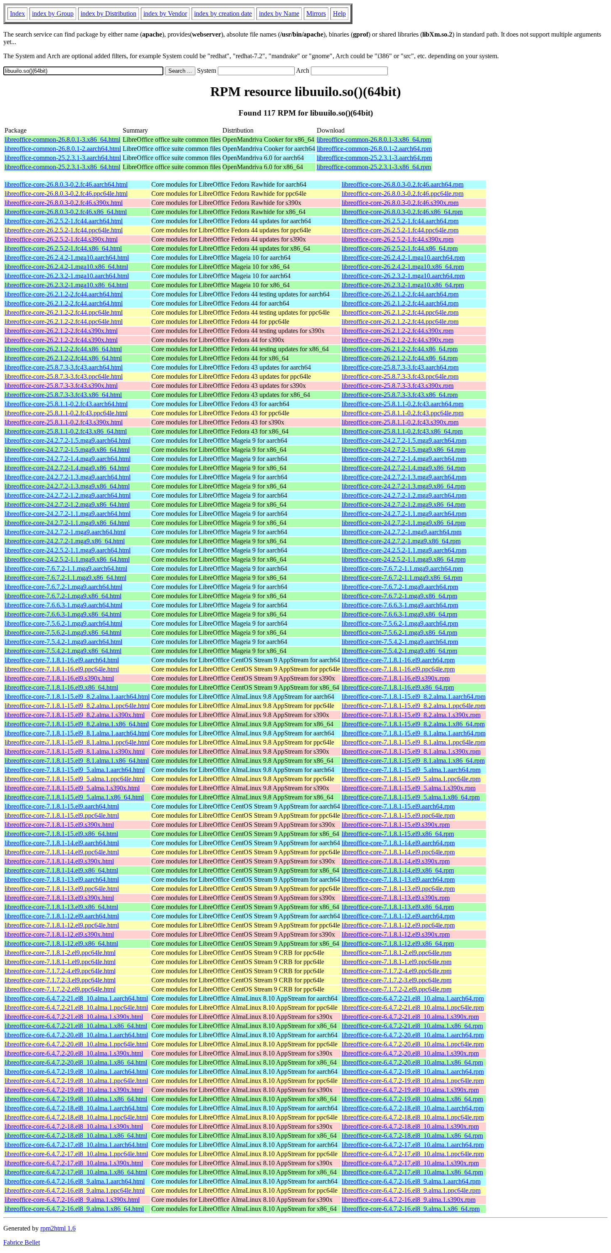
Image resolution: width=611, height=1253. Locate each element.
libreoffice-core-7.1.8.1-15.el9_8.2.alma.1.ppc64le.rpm (413, 705)
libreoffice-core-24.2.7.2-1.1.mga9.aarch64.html (68, 513)
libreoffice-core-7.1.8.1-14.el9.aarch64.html (62, 842)
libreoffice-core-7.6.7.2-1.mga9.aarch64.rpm (400, 586)
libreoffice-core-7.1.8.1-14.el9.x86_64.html (61, 870)
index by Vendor (165, 13)
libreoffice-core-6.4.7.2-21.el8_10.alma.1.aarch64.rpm (413, 998)
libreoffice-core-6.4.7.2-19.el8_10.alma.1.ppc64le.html (76, 1080)
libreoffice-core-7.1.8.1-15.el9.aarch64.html (62, 806)
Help (339, 13)
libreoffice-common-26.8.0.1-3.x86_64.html (62, 139)
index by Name (279, 13)
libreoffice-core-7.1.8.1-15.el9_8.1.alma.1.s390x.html (75, 751)
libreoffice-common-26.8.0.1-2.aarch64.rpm (374, 148)
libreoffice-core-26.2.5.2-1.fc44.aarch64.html (64, 220)
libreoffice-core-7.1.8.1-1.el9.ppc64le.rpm (396, 961)
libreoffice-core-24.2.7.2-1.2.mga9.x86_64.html (67, 504)
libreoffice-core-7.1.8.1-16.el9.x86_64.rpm (398, 687)
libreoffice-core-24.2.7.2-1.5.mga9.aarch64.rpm (404, 440)
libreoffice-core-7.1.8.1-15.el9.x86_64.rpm (398, 833)
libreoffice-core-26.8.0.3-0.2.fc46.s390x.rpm (400, 202)
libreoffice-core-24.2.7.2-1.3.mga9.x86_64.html (67, 486)
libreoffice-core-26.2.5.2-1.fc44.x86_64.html (63, 248)
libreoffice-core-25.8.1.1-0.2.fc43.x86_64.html (66, 431)
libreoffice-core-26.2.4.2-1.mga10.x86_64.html (66, 266)
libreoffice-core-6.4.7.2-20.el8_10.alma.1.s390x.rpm (410, 1053)
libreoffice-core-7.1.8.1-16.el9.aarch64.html (62, 659)
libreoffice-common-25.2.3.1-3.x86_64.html (62, 166)
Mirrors (316, 13)
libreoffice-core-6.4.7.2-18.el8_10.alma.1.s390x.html (74, 1126)
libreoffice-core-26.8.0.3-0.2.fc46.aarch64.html (66, 184)
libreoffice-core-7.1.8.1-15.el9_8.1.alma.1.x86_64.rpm (413, 760)
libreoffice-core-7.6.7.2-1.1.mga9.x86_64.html (65, 577)
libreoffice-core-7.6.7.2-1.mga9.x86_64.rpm (399, 595)
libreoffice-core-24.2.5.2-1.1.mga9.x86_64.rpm (404, 559)
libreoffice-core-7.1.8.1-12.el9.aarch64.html (62, 916)
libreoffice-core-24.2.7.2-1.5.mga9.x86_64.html (67, 449)
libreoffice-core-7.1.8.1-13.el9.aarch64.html (62, 879)
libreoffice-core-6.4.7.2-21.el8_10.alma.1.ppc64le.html (76, 1007)
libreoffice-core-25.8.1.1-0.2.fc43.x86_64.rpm (402, 431)
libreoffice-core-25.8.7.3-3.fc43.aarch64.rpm (400, 367)
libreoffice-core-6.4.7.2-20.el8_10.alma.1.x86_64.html (76, 1062)
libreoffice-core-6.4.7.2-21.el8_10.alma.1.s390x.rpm (410, 1016)
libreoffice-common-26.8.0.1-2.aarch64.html (63, 148)
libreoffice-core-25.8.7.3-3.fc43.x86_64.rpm (400, 394)
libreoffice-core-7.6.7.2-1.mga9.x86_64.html (63, 595)
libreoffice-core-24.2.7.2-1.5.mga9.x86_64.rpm (404, 449)
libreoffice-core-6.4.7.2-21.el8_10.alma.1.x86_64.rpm (412, 1025)
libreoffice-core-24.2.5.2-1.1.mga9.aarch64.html (68, 550)
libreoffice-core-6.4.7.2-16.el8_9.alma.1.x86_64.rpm (411, 1208)
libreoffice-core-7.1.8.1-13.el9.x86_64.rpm (398, 906)
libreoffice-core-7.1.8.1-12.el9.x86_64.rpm (398, 943)
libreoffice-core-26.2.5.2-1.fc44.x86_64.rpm (400, 248)
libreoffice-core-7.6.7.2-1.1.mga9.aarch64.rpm (402, 568)
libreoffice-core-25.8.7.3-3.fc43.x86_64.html (63, 394)
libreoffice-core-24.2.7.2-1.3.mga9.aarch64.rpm (404, 477)
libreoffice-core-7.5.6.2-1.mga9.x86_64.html (63, 632)
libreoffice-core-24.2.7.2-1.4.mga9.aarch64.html (68, 458)
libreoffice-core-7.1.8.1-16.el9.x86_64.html (61, 687)
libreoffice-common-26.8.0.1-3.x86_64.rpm (374, 139)
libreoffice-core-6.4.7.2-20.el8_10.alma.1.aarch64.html (76, 1034)
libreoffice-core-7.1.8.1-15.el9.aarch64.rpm (398, 806)
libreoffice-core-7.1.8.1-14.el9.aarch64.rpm (398, 842)
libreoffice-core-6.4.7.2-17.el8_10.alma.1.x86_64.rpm (412, 1172)
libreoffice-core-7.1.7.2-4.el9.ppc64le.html (60, 970)
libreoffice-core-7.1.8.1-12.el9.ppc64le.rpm (398, 925)
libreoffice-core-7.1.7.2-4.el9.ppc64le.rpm (396, 970)
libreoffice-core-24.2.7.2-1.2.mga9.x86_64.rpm (404, 504)
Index (17, 13)
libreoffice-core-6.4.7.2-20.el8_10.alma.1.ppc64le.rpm (413, 1044)
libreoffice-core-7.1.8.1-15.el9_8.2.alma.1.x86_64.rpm (413, 724)
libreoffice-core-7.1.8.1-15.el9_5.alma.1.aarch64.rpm (411, 769)
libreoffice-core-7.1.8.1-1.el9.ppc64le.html (60, 961)
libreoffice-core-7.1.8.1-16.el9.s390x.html (59, 678)
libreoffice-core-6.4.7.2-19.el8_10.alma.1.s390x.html (74, 1089)
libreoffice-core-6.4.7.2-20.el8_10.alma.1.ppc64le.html (76, 1044)
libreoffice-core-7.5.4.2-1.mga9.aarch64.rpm (400, 641)
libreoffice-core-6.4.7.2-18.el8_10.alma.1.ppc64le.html (76, 1117)
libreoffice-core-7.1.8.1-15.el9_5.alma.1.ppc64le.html (75, 778)
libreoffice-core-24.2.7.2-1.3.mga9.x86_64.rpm (404, 486)
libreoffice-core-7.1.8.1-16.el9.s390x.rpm (396, 678)
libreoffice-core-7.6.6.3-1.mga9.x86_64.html (63, 614)
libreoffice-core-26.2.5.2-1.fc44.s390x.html (61, 239)
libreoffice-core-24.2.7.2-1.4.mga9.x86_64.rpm (404, 467)
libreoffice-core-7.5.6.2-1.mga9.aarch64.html (63, 623)
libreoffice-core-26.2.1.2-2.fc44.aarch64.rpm (400, 294)
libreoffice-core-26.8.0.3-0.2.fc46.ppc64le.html (66, 193)
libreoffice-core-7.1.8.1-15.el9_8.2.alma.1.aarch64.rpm (413, 696)
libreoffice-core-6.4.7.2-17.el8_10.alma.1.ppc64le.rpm (413, 1153)
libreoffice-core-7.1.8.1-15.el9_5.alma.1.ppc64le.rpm (411, 778)
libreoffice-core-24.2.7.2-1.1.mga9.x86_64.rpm (404, 522)
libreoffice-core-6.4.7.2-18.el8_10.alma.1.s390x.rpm (410, 1126)
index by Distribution (108, 13)
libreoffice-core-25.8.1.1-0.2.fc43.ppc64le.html (66, 413)
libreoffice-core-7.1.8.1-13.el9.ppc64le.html (62, 888)
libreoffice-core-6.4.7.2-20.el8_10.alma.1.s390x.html (74, 1053)
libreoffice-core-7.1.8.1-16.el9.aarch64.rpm (398, 659)
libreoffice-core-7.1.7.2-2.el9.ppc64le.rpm (396, 989)
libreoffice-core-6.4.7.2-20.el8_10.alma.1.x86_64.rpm (412, 1062)
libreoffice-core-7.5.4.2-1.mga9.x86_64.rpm (399, 650)
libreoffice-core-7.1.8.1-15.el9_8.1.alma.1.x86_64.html (77, 760)
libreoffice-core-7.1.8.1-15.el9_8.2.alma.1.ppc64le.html (77, 705)
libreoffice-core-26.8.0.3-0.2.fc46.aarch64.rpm (402, 184)
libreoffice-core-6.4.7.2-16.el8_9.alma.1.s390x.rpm (408, 1199)
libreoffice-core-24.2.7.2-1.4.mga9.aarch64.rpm (404, 458)
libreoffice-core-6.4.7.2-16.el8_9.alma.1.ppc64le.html (75, 1190)
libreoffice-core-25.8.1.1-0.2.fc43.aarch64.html (66, 403)
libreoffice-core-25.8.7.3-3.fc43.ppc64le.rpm (400, 376)
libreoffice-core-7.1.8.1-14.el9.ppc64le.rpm (398, 852)
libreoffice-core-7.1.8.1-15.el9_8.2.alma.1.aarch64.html (77, 696)
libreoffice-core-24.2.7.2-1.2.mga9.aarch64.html (68, 495)
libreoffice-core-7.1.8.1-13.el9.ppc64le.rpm (398, 888)
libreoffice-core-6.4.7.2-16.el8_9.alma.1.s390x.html (72, 1199)
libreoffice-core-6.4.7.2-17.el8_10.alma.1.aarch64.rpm (413, 1144)
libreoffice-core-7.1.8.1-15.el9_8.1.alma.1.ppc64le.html (77, 742)
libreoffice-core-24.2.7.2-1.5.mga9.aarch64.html (68, 440)
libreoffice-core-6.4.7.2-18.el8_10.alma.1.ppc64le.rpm (413, 1117)
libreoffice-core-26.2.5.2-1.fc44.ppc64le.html (64, 230)
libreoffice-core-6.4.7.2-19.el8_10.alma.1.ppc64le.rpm (413, 1080)
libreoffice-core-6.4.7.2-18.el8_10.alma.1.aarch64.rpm (413, 1108)
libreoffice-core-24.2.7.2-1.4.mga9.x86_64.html (67, 467)
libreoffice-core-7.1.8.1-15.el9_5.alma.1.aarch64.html (75, 769)
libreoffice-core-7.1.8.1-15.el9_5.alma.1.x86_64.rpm (411, 797)
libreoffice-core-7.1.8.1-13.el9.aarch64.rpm (398, 879)
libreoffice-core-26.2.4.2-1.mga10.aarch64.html (67, 257)
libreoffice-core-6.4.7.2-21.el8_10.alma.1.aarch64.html (76, 998)
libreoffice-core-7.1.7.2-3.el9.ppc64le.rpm (396, 980)
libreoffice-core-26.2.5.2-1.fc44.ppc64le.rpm (400, 230)
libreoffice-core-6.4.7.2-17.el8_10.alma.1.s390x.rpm (410, 1163)
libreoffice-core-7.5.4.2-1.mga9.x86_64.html (63, 650)
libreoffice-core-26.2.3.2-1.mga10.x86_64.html (66, 285)
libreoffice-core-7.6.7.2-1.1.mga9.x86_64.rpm (402, 577)
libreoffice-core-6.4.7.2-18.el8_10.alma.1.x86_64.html (76, 1135)
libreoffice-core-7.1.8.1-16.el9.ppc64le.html (62, 669)
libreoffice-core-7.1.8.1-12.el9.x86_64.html (61, 943)
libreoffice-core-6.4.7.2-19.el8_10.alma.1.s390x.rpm (410, 1089)
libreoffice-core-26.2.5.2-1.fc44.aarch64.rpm (400, 220)
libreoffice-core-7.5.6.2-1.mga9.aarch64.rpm (400, 623)
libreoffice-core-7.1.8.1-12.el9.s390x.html (59, 934)
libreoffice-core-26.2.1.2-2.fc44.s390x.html (61, 330)
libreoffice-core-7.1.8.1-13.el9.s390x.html (59, 897)
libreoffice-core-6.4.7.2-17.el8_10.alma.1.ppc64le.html (76, 1153)
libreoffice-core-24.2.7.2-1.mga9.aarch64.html (65, 531)
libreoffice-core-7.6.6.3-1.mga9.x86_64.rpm (399, 614)
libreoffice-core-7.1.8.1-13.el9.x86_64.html (61, 906)
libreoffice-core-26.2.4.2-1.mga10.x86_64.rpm (403, 266)
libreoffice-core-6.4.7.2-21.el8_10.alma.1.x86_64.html (76, 1025)
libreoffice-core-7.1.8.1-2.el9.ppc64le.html (60, 952)
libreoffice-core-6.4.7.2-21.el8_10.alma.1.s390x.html (74, 1016)
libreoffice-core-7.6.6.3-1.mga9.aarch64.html (63, 605)
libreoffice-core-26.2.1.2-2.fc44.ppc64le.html (64, 312)
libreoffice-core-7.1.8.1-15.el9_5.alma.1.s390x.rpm (408, 788)
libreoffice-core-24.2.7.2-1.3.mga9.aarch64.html (68, 477)
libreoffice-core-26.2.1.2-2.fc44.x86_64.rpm (400, 349)
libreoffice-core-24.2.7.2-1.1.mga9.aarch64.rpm (404, 513)
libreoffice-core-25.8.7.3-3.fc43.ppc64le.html (64, 376)
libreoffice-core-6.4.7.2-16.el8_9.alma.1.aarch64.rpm (411, 1181)
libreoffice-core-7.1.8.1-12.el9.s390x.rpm (396, 934)
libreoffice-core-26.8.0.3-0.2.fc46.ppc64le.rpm (402, 193)
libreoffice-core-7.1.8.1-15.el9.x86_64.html (61, 833)
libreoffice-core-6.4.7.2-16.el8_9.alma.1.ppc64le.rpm (411, 1190)
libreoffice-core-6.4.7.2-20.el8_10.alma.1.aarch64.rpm (413, 1034)
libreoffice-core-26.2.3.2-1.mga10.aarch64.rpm (403, 275)
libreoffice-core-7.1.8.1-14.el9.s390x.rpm (396, 861)
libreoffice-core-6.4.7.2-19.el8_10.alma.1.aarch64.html (76, 1071)
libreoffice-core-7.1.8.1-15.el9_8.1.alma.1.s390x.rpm (411, 751)
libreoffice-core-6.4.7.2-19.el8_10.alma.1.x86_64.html (76, 1099)
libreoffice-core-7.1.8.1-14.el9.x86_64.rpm (398, 870)
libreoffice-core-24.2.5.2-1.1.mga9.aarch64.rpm (404, 550)
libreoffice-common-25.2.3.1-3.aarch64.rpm (374, 157)
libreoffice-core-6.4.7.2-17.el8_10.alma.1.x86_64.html (76, 1172)
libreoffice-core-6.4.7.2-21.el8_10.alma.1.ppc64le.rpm (413, 1007)
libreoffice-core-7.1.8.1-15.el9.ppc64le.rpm (398, 815)
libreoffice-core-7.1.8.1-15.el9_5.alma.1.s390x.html (72, 788)
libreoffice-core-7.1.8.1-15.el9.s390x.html (59, 824)
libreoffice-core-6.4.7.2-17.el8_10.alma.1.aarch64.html (76, 1144)
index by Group (53, 13)
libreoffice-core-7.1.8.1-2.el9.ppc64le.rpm (396, 952)
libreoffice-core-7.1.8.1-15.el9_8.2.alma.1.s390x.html (75, 714)
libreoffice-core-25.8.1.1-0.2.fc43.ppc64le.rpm (402, 413)
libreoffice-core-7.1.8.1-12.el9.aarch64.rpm (398, 916)
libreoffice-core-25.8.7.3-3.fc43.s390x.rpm (397, 385)
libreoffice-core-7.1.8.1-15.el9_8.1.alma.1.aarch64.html (77, 733)
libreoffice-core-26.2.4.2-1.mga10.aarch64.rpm (403, 257)
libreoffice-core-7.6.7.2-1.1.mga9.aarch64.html (66, 568)
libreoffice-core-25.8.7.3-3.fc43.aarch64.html (64, 367)
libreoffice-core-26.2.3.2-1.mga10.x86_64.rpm (403, 285)
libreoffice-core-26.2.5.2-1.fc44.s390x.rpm (397, 239)
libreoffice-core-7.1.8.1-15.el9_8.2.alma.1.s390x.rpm (411, 714)
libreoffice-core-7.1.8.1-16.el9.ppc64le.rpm (398, 669)
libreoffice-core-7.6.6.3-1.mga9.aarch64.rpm (400, 605)
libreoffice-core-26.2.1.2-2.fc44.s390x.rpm (397, 330)
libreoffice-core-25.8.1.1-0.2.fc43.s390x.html (64, 422)
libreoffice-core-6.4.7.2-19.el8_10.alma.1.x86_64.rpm (412, 1099)
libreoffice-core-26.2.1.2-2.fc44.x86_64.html (63, 349)
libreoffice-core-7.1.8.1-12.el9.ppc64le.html (62, 925)
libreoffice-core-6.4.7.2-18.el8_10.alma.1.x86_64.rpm (412, 1135)
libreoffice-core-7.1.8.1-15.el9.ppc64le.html (62, 815)
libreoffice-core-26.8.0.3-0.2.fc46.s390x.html (64, 202)
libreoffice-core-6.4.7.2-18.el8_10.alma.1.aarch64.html (76, 1108)
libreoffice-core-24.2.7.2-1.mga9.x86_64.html (65, 541)
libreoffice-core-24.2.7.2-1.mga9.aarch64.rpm (401, 531)
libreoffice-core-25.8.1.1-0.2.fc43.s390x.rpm (400, 422)
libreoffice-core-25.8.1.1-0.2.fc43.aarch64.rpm (402, 403)
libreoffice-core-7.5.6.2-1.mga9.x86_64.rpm (399, 632)
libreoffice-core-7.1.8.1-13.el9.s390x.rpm (396, 897)
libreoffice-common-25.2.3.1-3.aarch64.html (63, 157)
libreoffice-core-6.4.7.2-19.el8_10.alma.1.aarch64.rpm (413, 1071)
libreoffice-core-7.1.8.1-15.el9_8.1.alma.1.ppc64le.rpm (413, 742)
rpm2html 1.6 (58, 1228)
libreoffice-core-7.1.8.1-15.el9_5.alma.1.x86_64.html (74, 797)
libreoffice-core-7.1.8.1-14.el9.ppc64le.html (62, 852)
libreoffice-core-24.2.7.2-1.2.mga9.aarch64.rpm (404, 495)
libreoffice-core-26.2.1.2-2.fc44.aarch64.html (64, 294)
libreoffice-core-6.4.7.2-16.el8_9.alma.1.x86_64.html (74, 1208)
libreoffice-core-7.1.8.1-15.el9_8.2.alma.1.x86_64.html (77, 724)
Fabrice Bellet (21, 1242)
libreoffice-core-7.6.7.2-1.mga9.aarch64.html (63, 586)
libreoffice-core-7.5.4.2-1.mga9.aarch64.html (63, 641)
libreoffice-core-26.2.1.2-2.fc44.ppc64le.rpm (400, 312)
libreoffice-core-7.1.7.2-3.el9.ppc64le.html (60, 980)
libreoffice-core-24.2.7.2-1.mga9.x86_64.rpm (401, 541)
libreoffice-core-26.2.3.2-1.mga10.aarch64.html (67, 275)
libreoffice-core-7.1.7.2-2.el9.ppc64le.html (60, 989)
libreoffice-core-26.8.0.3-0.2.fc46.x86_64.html (66, 211)
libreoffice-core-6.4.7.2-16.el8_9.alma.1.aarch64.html (75, 1181)
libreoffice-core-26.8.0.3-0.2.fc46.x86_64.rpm (402, 211)
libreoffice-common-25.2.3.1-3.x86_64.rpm (374, 166)
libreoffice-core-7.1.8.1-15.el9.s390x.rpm (396, 824)
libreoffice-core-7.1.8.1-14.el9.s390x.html (59, 861)
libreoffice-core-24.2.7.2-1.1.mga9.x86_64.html (67, 522)
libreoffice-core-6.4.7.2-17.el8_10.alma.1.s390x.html (74, 1163)
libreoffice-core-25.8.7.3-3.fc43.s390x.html (61, 385)
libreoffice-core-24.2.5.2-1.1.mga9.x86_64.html (67, 559)
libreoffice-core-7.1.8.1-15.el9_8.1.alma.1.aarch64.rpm (413, 733)
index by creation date (223, 13)
